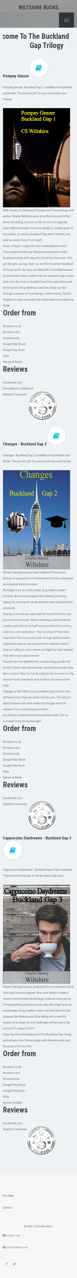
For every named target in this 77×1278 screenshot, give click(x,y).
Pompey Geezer (16, 76)
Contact (7, 1207)
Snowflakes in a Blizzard (18, 388)
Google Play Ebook (14, 344)
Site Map (8, 1195)
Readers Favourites (15, 394)
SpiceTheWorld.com (16, 1247)
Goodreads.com (13, 382)
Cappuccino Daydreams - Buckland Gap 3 (37, 838)
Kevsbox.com (12, 1235)
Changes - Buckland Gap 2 (25, 444)
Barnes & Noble (12, 361)
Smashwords (11, 338)
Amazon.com (11, 332)
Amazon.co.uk (12, 326)
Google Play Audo (14, 350)
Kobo (6, 355)
